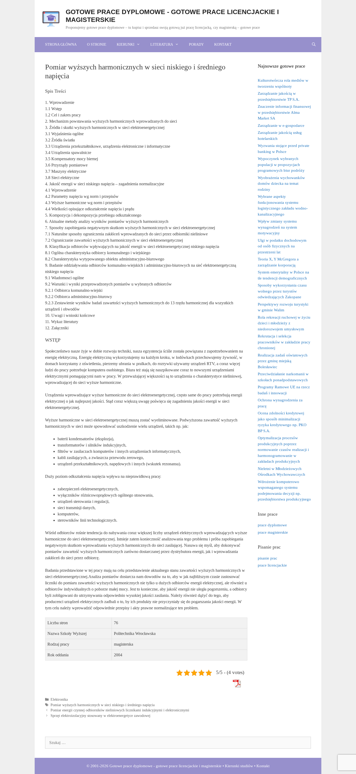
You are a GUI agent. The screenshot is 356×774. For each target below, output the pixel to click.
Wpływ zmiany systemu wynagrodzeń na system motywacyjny (277, 227)
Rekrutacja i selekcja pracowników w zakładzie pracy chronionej (284, 342)
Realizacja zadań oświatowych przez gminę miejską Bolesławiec (283, 361)
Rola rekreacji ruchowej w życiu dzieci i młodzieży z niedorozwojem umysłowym (284, 323)
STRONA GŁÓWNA (61, 44)
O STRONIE (96, 44)
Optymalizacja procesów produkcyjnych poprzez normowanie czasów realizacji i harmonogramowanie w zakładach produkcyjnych (283, 449)
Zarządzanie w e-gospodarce (281, 125)
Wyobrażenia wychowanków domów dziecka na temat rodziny (281, 184)
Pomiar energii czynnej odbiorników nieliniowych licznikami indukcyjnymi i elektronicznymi (120, 710)
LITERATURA (161, 44)
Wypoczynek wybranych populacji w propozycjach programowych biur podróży (281, 164)
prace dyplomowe (272, 525)
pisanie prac (267, 558)
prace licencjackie (272, 565)
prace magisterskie (273, 532)
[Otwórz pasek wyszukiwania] (313, 44)
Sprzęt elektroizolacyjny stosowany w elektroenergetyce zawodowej (100, 716)
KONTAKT (223, 44)
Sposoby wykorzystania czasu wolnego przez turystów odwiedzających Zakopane (282, 291)
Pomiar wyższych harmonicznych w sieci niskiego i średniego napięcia (103, 705)
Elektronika (59, 699)
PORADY (196, 44)
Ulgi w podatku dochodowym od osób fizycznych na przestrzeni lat (282, 246)
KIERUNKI (125, 44)
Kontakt (262, 766)
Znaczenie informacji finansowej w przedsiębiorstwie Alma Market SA (284, 112)
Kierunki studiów (239, 766)
